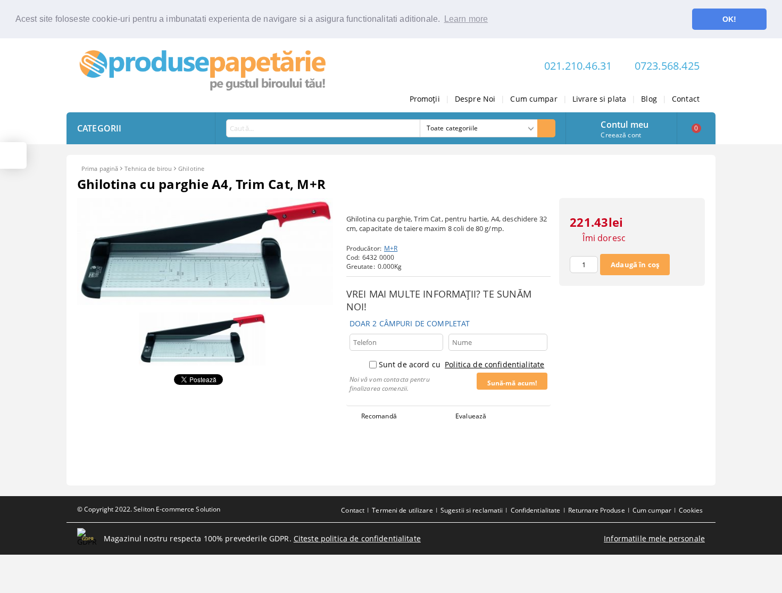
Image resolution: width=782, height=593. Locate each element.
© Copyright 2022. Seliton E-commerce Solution (148, 509)
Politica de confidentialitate (494, 364)
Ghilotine (191, 168)
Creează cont (620, 134)
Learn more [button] (466, 18)
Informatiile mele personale (654, 538)
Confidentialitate (536, 510)
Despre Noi (475, 99)
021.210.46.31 (578, 66)
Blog (649, 99)
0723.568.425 (667, 66)
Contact (686, 99)
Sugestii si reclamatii (471, 510)
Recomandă (379, 416)
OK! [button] (729, 19)
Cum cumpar (533, 99)
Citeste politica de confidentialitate (357, 538)
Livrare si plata (599, 99)
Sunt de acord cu (461, 364)
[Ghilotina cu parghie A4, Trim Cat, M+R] (205, 302)
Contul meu (624, 123)
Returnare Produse (596, 510)
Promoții (425, 99)
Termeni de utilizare (402, 510)
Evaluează (470, 416)
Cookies (691, 510)
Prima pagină (99, 168)
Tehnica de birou (148, 168)
